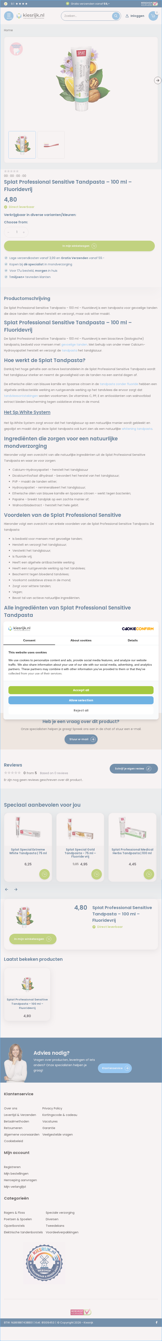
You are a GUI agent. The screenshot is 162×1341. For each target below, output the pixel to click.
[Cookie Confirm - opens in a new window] (138, 629)
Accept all (81, 690)
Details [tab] (133, 640)
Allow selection (81, 700)
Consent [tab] (29, 640)
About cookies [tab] (81, 640)
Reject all (81, 710)
